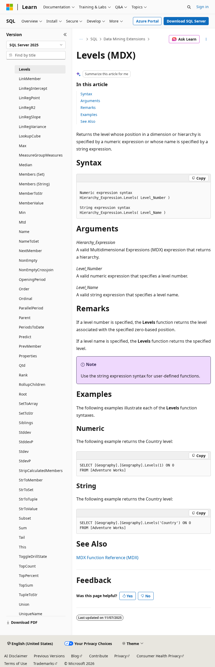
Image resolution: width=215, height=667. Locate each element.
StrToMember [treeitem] (31, 479)
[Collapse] (65, 34)
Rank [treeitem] (23, 375)
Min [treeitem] (22, 212)
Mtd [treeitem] (22, 222)
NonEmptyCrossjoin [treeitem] (36, 269)
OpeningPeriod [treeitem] (32, 279)
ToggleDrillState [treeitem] (33, 556)
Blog (75, 655)
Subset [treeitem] (25, 518)
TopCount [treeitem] (27, 566)
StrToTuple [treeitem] (28, 499)
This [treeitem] (22, 546)
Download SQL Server (186, 21)
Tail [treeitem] (22, 537)
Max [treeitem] (22, 145)
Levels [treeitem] (24, 69)
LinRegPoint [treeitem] (29, 97)
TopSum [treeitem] (26, 585)
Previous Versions (49, 655)
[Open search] (189, 7)
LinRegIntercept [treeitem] (33, 88)
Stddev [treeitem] (25, 432)
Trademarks (43, 663)
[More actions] (206, 39)
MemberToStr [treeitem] (31, 193)
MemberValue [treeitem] (31, 203)
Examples (88, 114)
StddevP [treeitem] (26, 441)
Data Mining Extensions (124, 38)
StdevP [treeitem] (25, 460)
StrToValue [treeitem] (28, 508)
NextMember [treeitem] (30, 250)
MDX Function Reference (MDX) (107, 557)
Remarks (88, 107)
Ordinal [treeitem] (25, 298)
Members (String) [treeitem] (34, 183)
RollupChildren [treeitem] (32, 384)
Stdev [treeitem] (24, 451)
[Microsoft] (9, 7)
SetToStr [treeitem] (26, 413)
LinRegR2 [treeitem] (27, 107)
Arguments (90, 100)
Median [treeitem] (25, 164)
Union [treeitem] (24, 604)
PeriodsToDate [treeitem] (31, 327)
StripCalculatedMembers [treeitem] (41, 470)
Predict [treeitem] (25, 336)
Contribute (98, 655)
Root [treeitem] (23, 394)
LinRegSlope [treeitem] (30, 116)
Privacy (120, 655)
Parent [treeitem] (24, 317)
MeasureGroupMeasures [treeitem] (41, 155)
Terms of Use (15, 663)
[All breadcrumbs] (80, 39)
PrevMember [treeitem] (30, 346)
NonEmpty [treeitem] (28, 260)
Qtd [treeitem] (22, 365)
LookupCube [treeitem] (30, 136)
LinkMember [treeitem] (30, 78)
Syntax (86, 93)
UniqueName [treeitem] (30, 613)
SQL (93, 38)
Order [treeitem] (24, 288)
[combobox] (36, 45)
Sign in (202, 6)
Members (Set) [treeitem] (31, 174)
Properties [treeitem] (28, 355)
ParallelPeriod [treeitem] (31, 307)
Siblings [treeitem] (26, 422)
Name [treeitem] (24, 231)
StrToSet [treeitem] (26, 489)
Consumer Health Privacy (159, 655)
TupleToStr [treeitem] (28, 594)
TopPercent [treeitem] (29, 575)
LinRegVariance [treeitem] (32, 126)
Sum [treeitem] (23, 527)
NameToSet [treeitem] (29, 241)
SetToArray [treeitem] (28, 403)
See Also (87, 121)
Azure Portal (147, 21)
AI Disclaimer (16, 655)
